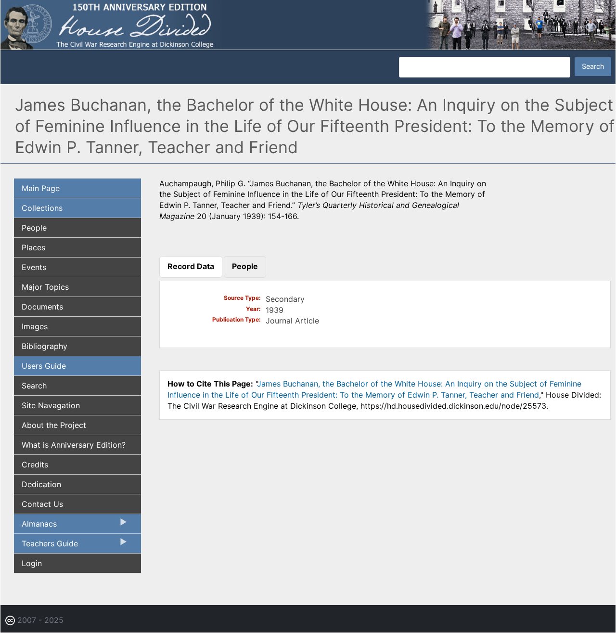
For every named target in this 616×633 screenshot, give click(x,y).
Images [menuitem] (35, 326)
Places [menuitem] (33, 247)
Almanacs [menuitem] (35, 526)
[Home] (308, 24)
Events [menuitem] (34, 267)
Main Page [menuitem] (41, 188)
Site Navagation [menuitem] (51, 405)
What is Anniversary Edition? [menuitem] (74, 445)
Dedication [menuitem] (41, 484)
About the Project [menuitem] (54, 425)
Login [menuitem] (32, 563)
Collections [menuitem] (42, 208)
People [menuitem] (34, 228)
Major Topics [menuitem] (45, 287)
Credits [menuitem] (35, 464)
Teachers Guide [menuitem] (46, 546)
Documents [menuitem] (42, 306)
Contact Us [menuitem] (42, 504)
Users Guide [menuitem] (44, 366)
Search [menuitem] (34, 385)
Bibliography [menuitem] (44, 346)
